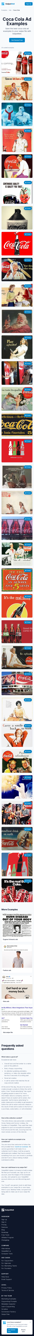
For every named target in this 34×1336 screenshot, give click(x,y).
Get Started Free (17, 40)
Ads (10, 10)
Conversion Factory (8, 1312)
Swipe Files (5, 1314)
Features (4, 1227)
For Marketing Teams (9, 1266)
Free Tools (5, 1235)
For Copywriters (7, 1261)
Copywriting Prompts (9, 1301)
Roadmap (4, 1232)
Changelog (5, 1240)
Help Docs (5, 1277)
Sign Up (28, 4)
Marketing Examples (8, 1299)
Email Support (6, 1279)
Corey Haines (8, 1330)
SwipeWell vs (6, 1251)
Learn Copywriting (8, 1306)
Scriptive (4, 1309)
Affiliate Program (7, 1237)
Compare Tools (7, 1254)
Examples (4, 10)
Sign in (3, 1222)
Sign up (4, 1219)
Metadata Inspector (8, 1304)
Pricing (3, 1225)
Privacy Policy (6, 1288)
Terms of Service (7, 1290)
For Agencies (6, 1263)
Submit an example (21, 1147)
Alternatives (5, 1248)
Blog (3, 1230)
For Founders (6, 1268)
